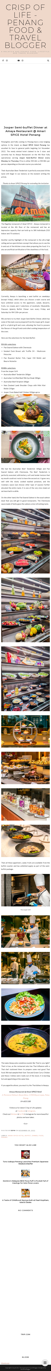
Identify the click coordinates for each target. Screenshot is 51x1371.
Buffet (28, 1135)
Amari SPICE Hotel (16, 1135)
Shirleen (14, 1114)
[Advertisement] (25, 92)
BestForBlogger (25, 1369)
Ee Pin (21, 1114)
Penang (4, 1137)
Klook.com (5, 1363)
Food (41, 1135)
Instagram (31, 1111)
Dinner (35, 1135)
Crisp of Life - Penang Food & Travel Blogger (26, 26)
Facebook (21, 1111)
